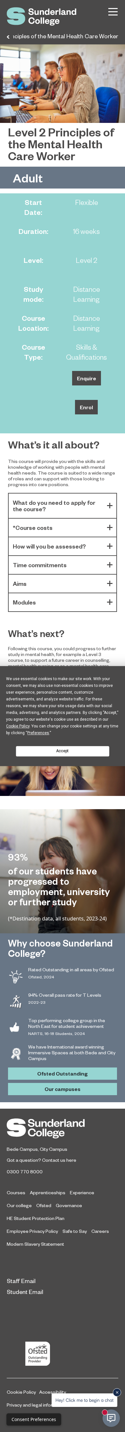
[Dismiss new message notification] (117, 1392)
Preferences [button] (38, 733)
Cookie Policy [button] (17, 726)
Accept (62, 751)
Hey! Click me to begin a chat (84, 1400)
